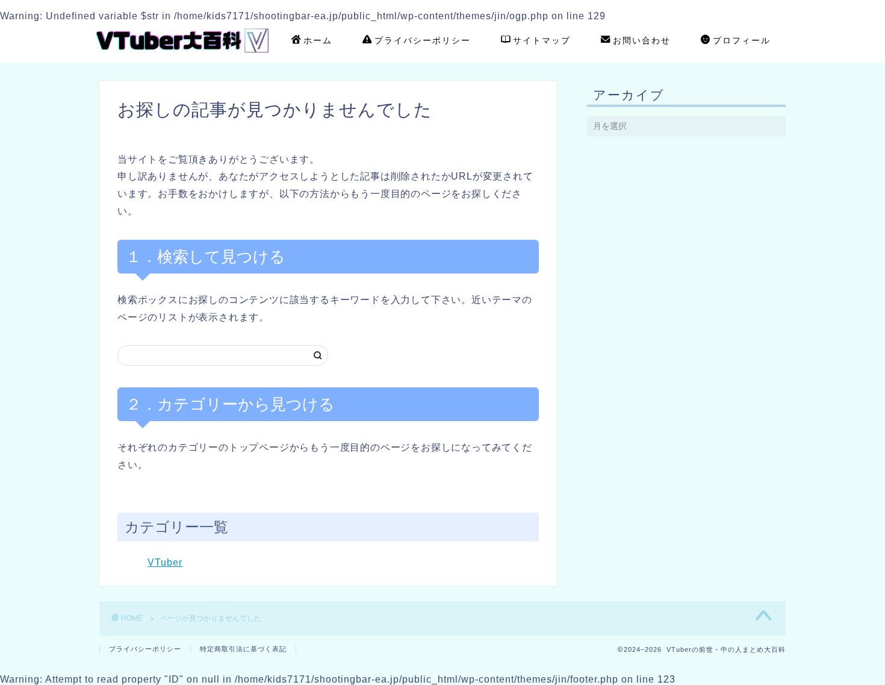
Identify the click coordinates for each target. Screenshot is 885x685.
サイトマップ (542, 40)
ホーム (317, 40)
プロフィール (742, 40)
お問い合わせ (642, 40)
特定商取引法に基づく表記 (243, 648)
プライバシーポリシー (422, 40)
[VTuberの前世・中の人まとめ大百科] (183, 57)
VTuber (165, 562)
